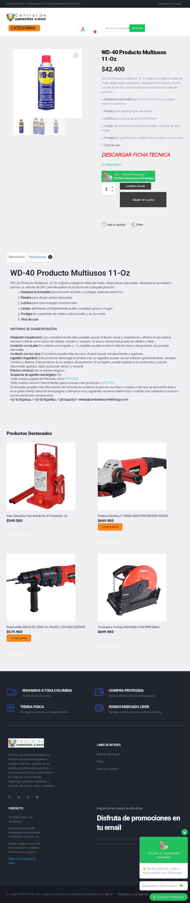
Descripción (17, 257)
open (75, 55)
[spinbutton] (109, 189)
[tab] (16, 257)
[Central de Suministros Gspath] (26, 17)
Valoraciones (40, 257)
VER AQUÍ (71, 379)
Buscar (137, 28)
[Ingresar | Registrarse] (83, 29)
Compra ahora (110, 526)
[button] (113, 188)
